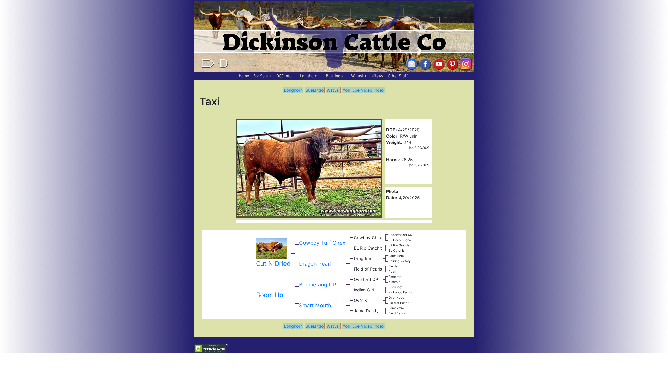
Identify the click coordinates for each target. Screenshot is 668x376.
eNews (377, 76)
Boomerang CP (317, 284)
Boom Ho (269, 295)
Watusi (357, 76)
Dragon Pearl (315, 264)
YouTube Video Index (363, 90)
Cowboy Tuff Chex (322, 243)
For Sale (261, 76)
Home (244, 76)
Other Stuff (397, 76)
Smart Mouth (315, 305)
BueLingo (334, 76)
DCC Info (283, 76)
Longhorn (308, 76)
